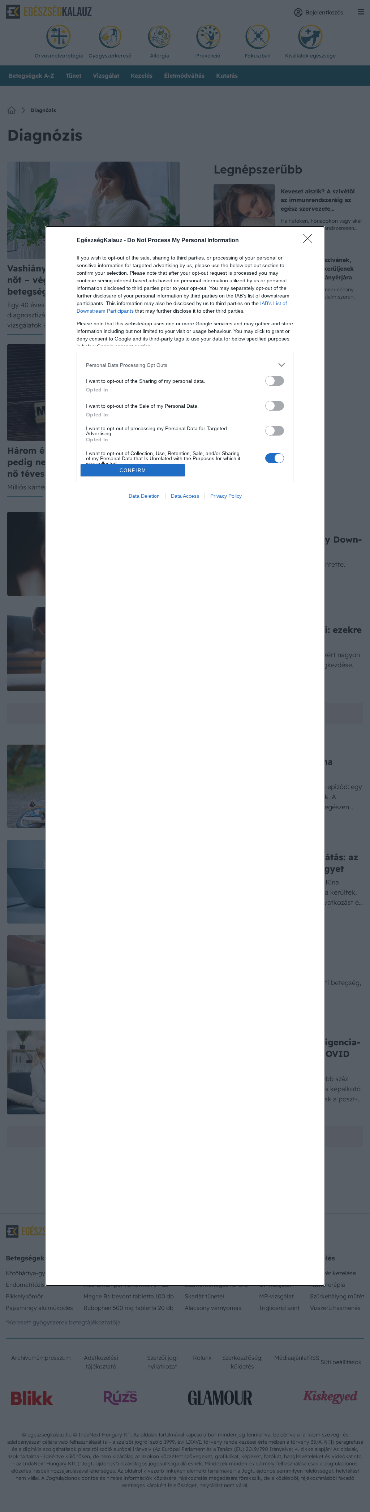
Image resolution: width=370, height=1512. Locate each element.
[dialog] (185, 756)
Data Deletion (144, 496)
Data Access (185, 496)
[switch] (274, 381)
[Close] (310, 241)
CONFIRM (133, 470)
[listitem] (185, 365)
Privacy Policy (226, 496)
